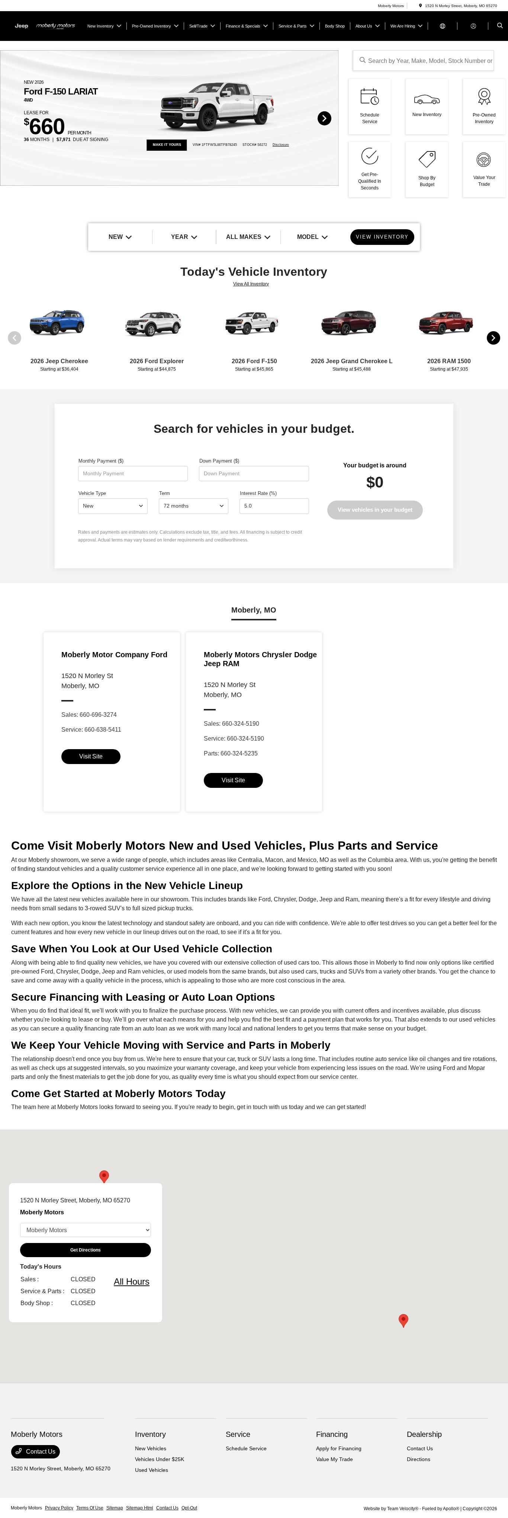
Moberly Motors (26, 1508)
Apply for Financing (338, 1448)
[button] (403, 1321)
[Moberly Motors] (44, 25)
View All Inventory (251, 284)
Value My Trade (334, 1459)
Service (238, 1434)
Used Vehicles (151, 1470)
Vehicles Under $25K (159, 1459)
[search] (500, 26)
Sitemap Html (139, 1508)
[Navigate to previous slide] (5, 118)
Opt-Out (189, 1508)
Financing (332, 1434)
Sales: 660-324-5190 (231, 723)
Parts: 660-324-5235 (231, 753)
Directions (418, 1459)
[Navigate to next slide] (333, 118)
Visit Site (91, 756)
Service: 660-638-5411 (91, 729)
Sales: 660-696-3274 (89, 715)
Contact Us (40, 1451)
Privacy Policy (59, 1508)
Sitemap (114, 1508)
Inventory (150, 1434)
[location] (420, 6)
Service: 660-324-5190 (234, 738)
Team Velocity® (402, 1508)
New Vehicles (150, 1448)
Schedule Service (246, 1448)
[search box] (423, 60)
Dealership (424, 1434)
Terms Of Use (89, 1508)
